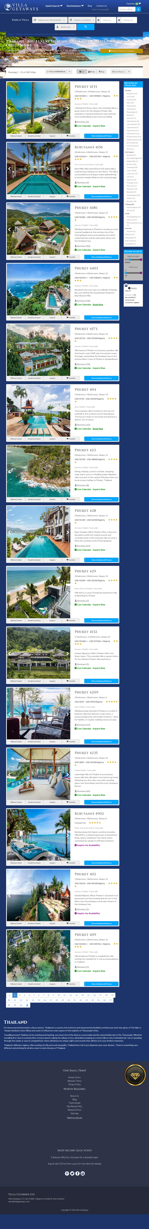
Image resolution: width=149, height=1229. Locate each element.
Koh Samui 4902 (89, 813)
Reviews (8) (83, 485)
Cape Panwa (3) (133, 127)
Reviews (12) (83, 724)
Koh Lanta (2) (132, 220)
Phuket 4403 (86, 268)
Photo (92, 72)
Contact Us (101, 6)
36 (104, 1000)
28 (57, 1000)
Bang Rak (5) (131, 192)
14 (82, 995)
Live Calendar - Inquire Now (91, 125)
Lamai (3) (130, 177)
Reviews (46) (83, 246)
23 (27, 1000)
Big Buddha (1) (132, 161)
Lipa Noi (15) (131, 180)
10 (58, 995)
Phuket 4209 (86, 692)
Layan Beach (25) (133, 124)
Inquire (52, 136)
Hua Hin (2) (131, 231)
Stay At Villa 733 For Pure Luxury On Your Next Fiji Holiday (74, 1163)
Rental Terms (74, 1077)
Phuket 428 (85, 510)
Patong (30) (131, 106)
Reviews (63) (83, 791)
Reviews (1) (83, 909)
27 (51, 1000)
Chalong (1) (131, 109)
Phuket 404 (85, 389)
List (82, 72)
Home (10, 34)
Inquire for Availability (88, 845)
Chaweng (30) (132, 167)
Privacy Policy (75, 1084)
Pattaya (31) (129, 234)
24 (33, 1000)
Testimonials (74, 1102)
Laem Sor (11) (132, 173)
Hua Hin (128, 228)
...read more (11, 62)
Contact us (129, 295)
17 (100, 995)
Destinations (74, 5)
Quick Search (52, 5)
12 (70, 995)
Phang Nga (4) (130, 238)
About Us (74, 1095)
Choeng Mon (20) (133, 195)
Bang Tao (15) (132, 93)
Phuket (57, 56)
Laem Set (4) (131, 170)
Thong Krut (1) (132, 183)
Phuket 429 (85, 571)
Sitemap (74, 1113)
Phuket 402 (85, 874)
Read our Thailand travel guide (122, 51)
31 (74, 1000)
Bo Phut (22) (131, 164)
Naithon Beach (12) (134, 140)
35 (98, 1000)
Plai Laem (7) (132, 186)
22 (21, 1000)
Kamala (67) (131, 100)
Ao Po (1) (130, 149)
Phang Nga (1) (132, 112)
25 (39, 1000)
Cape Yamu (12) (133, 130)
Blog (90, 6)
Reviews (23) (83, 424)
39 (15, 1005)
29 (63, 1000)
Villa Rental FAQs (74, 1106)
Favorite (71, 136)
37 (110, 1000)
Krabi (127, 213)
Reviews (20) (83, 364)
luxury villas (65, 59)
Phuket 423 (85, 450)
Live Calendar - (90, 304)
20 (9, 1000)
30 (69, 1000)
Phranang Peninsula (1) (134, 224)
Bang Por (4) (131, 201)
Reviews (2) (83, 122)
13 (76, 995)
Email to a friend (34, 136)
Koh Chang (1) (130, 241)
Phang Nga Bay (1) (134, 217)
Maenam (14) (132, 189)
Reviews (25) (83, 546)
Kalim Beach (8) (133, 121)
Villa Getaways (82, 1210)
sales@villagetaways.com (19, 1201)
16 (94, 995)
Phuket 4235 (86, 753)
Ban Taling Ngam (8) (134, 158)
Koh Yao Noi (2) (133, 146)
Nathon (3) (131, 198)
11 (64, 995)
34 (92, 1000)
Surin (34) (130, 96)
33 (86, 1000)
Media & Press (74, 1109)
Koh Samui (70, 56)
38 (9, 1005)
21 (15, 1000)
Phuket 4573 (86, 329)
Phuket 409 (85, 934)
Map (102, 72)
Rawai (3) (130, 115)
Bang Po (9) (131, 155)
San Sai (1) (130, 210)
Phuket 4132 (86, 632)
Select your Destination (50, 20)
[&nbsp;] (69, 71)
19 (112, 995)
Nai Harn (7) (131, 118)
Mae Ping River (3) (134, 207)
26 (45, 1000)
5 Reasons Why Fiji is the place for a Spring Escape (74, 1157)
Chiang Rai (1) (130, 244)
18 (106, 995)
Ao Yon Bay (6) (132, 143)
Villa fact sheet (16, 136)
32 (80, 1000)
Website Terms (74, 1081)
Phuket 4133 (86, 86)
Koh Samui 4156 (89, 147)
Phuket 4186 (86, 208)
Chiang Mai (129, 204)
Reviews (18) (83, 300)
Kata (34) (130, 103)
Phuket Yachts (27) (134, 137)
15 (88, 995)
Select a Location (82, 20)
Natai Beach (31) (133, 133)
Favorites (132, 3)
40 (21, 1005)
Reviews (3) (83, 664)
